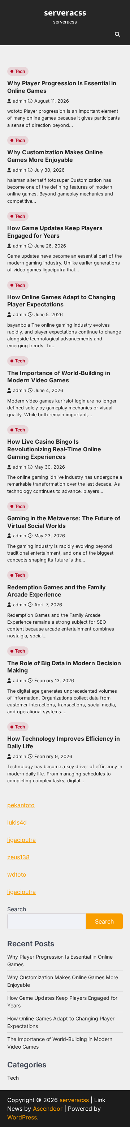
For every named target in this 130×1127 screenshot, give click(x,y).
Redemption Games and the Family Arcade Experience (56, 591)
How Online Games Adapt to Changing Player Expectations (61, 300)
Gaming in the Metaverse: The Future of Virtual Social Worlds (63, 522)
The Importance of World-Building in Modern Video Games (58, 376)
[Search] (117, 34)
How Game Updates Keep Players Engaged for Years (55, 231)
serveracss (65, 12)
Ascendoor (47, 1108)
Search (16, 909)
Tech (20, 71)
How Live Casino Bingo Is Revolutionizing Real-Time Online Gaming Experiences (54, 449)
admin (19, 101)
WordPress (22, 1117)
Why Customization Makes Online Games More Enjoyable (55, 156)
